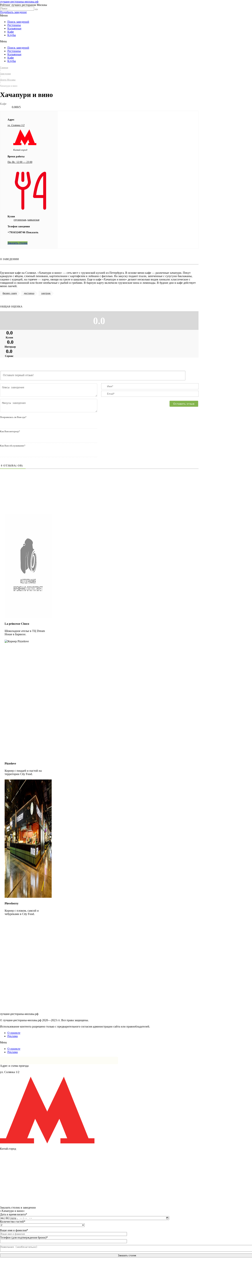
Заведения (5, 73)
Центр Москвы (7, 79)
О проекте (13, 1032)
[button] (13, 12)
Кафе (10, 31)
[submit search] (36, 9)
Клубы (11, 35)
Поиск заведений (18, 21)
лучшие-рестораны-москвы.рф (19, 1)
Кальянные (14, 28)
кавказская (33, 219)
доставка (29, 293)
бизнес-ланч (10, 293)
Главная (4, 67)
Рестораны (14, 25)
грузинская (20, 219)
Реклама (12, 1036)
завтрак (46, 293)
